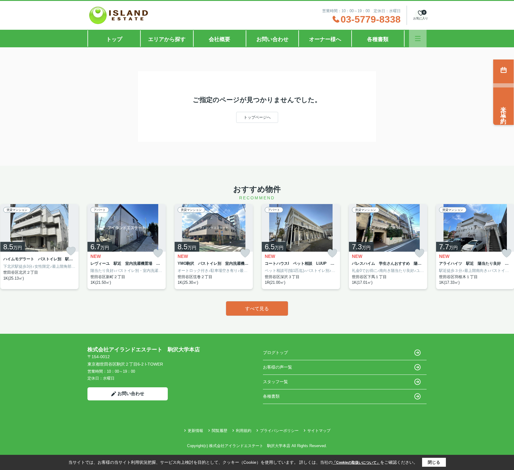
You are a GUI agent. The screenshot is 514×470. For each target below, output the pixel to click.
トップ (114, 39)
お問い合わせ (272, 39)
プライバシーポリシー (279, 430)
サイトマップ (318, 430)
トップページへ (257, 117)
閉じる (434, 462)
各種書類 (377, 39)
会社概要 (219, 39)
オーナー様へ (325, 39)
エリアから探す (167, 39)
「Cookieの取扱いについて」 (356, 462)
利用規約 (243, 430)
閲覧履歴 (219, 430)
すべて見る (257, 308)
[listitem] (126, 246)
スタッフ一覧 (275, 381)
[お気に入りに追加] (71, 251)
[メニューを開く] (418, 38)
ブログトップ (275, 352)
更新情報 (195, 430)
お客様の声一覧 (277, 367)
